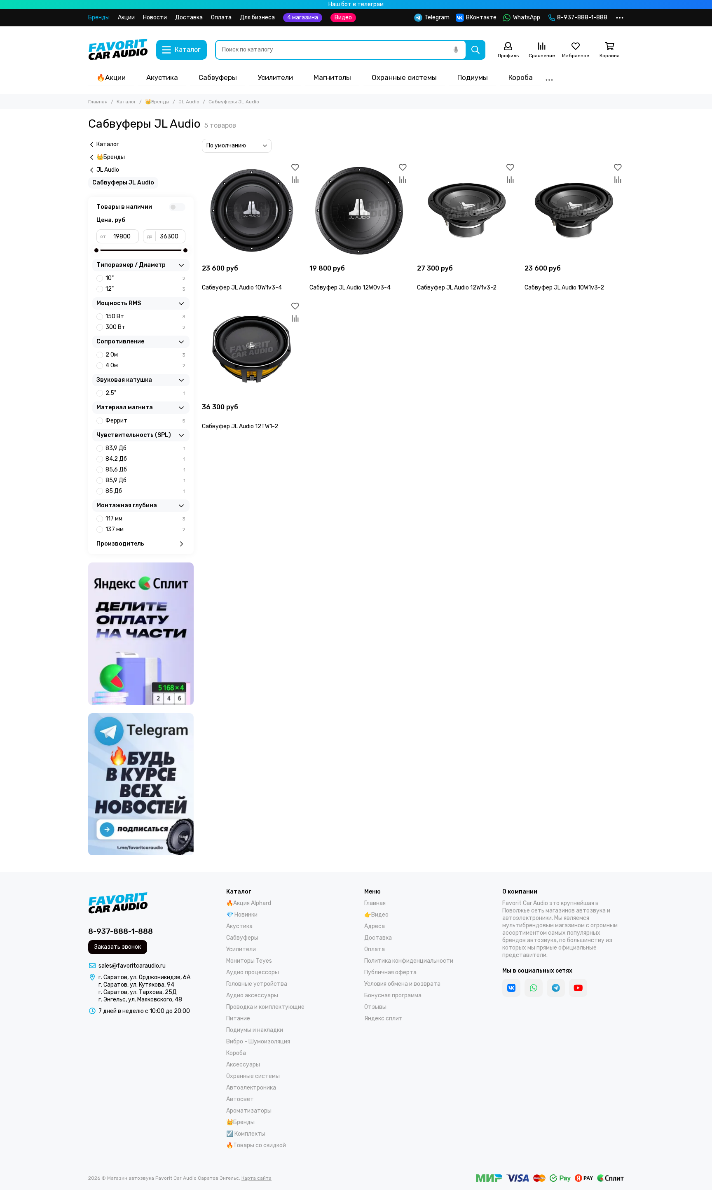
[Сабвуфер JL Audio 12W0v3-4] (359, 210)
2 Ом (145, 354)
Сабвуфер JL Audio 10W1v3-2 (564, 287)
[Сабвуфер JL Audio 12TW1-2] (251, 349)
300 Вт (145, 327)
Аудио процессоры (252, 972)
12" (145, 288)
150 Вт (145, 316)
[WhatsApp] (534, 988)
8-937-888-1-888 (582, 17)
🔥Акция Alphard (248, 903)
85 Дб (145, 491)
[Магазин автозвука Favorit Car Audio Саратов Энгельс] (118, 50)
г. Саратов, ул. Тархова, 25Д (137, 992)
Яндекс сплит (383, 1018)
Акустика (162, 77)
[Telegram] (556, 988)
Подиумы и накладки (254, 1030)
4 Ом (145, 365)
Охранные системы (404, 77)
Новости (155, 17)
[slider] (96, 250)
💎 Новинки (242, 914)
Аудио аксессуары (252, 995)
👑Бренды (157, 102)
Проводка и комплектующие (265, 1006)
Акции (126, 17)
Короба (520, 77)
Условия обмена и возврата (402, 983)
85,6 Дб (145, 469)
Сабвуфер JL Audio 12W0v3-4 (350, 287)
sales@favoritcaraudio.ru (132, 965)
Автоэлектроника (251, 1087)
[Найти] (475, 50)
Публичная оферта (390, 972)
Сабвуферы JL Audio (123, 182)
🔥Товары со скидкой (256, 1145)
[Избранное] (295, 167)
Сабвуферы (218, 77)
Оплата (221, 17)
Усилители (275, 77)
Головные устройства (256, 983)
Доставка (189, 17)
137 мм (145, 529)
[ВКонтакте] (511, 988)
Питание (238, 1018)
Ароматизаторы (249, 1110)
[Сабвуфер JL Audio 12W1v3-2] (466, 210)
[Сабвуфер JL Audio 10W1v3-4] (251, 210)
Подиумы (472, 77)
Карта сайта (256, 1178)
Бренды (99, 17)
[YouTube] (578, 988)
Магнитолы (332, 77)
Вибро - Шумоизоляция (258, 1041)
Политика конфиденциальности (408, 960)
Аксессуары (243, 1064)
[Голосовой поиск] (456, 50)
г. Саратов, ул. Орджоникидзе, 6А (144, 977)
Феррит (145, 420)
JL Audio (188, 102)
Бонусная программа (393, 995)
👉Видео (376, 914)
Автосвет (240, 1099)
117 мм (145, 518)
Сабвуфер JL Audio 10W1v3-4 (242, 287)
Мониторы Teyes (249, 960)
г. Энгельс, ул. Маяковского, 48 (140, 999)
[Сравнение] (295, 179)
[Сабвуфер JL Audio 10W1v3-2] (574, 210)
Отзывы (375, 1006)
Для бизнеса (257, 17)
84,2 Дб (145, 458)
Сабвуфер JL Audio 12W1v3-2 (457, 287)
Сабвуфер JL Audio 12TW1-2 (240, 426)
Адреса (374, 926)
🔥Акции (111, 77)
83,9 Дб (145, 448)
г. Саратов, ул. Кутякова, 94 (136, 984)
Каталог (126, 102)
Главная (98, 102)
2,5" (145, 393)
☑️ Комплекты (245, 1133)
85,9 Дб (145, 480)
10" (145, 278)
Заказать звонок (117, 946)
